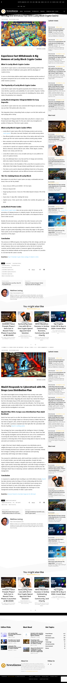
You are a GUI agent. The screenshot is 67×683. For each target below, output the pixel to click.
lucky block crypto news (7, 273)
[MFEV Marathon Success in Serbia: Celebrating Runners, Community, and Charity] (57, 174)
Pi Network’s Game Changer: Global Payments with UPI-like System (34, 283)
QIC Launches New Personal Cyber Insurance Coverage (14, 634)
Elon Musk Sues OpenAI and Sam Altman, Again (14, 640)
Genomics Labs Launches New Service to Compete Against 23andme (37, 634)
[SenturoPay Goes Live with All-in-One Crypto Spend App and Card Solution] (57, 150)
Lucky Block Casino (15, 265)
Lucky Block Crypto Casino (8, 210)
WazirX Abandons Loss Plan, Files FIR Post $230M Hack (11, 283)
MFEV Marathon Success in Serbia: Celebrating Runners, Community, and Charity (57, 186)
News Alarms (11, 676)
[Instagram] (50, 664)
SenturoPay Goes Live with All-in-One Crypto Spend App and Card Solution (56, 161)
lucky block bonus (6, 265)
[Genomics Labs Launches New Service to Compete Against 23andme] (26, 635)
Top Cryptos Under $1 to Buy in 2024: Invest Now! (58, 326)
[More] (44, 269)
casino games (7, 133)
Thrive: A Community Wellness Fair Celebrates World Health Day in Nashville (57, 43)
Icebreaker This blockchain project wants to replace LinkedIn (14, 647)
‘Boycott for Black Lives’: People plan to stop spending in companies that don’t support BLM (37, 649)
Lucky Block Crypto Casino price (9, 271)
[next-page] (35, 345)
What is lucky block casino (8, 275)
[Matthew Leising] (5, 294)
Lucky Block (8, 263)
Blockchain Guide (14, 19)
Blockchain (5, 19)
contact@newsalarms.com (32, 671)
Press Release (51, 27)
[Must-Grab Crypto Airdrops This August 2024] (57, 221)
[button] (64, 11)
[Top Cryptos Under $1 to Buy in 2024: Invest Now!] (57, 198)
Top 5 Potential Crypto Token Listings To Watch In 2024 (23, 257)
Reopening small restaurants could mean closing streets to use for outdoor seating (37, 641)
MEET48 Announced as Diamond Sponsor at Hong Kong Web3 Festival (56, 30)
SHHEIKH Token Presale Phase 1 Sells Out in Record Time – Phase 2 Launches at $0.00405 (56, 137)
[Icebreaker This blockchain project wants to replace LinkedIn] (4, 647)
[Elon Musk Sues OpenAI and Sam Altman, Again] (4, 641)
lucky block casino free (7, 267)
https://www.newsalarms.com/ (17, 293)
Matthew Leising (41, 48)
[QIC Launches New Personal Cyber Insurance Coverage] (4, 635)
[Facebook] (1, 2)
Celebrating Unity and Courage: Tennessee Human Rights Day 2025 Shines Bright (57, 57)
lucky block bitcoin (17, 263)
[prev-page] (31, 345)
